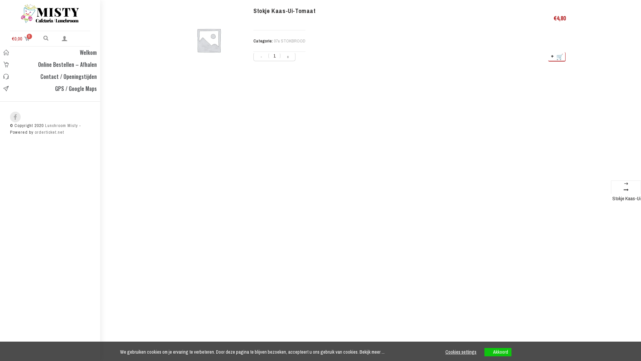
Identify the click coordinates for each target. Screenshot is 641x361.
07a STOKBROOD (289, 41)
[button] (46, 38)
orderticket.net (49, 132)
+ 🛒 (557, 56)
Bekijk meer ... (372, 352)
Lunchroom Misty (61, 125)
